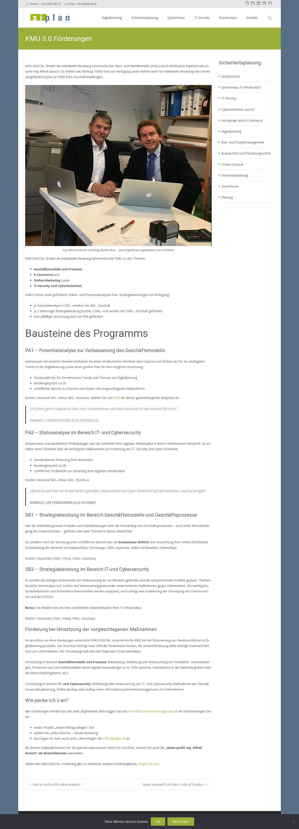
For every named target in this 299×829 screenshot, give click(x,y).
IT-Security (201, 18)
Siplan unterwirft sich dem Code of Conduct (175, 784)
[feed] (264, 5)
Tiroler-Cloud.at (232, 164)
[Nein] (293, 821)
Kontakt (252, 18)
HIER (117, 398)
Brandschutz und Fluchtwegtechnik (246, 153)
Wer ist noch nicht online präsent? (55, 784)
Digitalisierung (112, 18)
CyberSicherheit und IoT (238, 109)
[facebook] (247, 5)
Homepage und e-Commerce (242, 120)
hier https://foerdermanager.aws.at (153, 711)
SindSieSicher (230, 76)
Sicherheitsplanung (144, 18)
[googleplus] (270, 5)
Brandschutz (228, 18)
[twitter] (253, 5)
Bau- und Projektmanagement (242, 142)
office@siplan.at (114, 738)
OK (158, 821)
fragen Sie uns (149, 764)
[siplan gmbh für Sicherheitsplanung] (46, 16)
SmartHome (230, 186)
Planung (227, 197)
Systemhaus (176, 18)
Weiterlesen (181, 821)
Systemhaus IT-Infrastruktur (241, 87)
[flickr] (258, 5)
